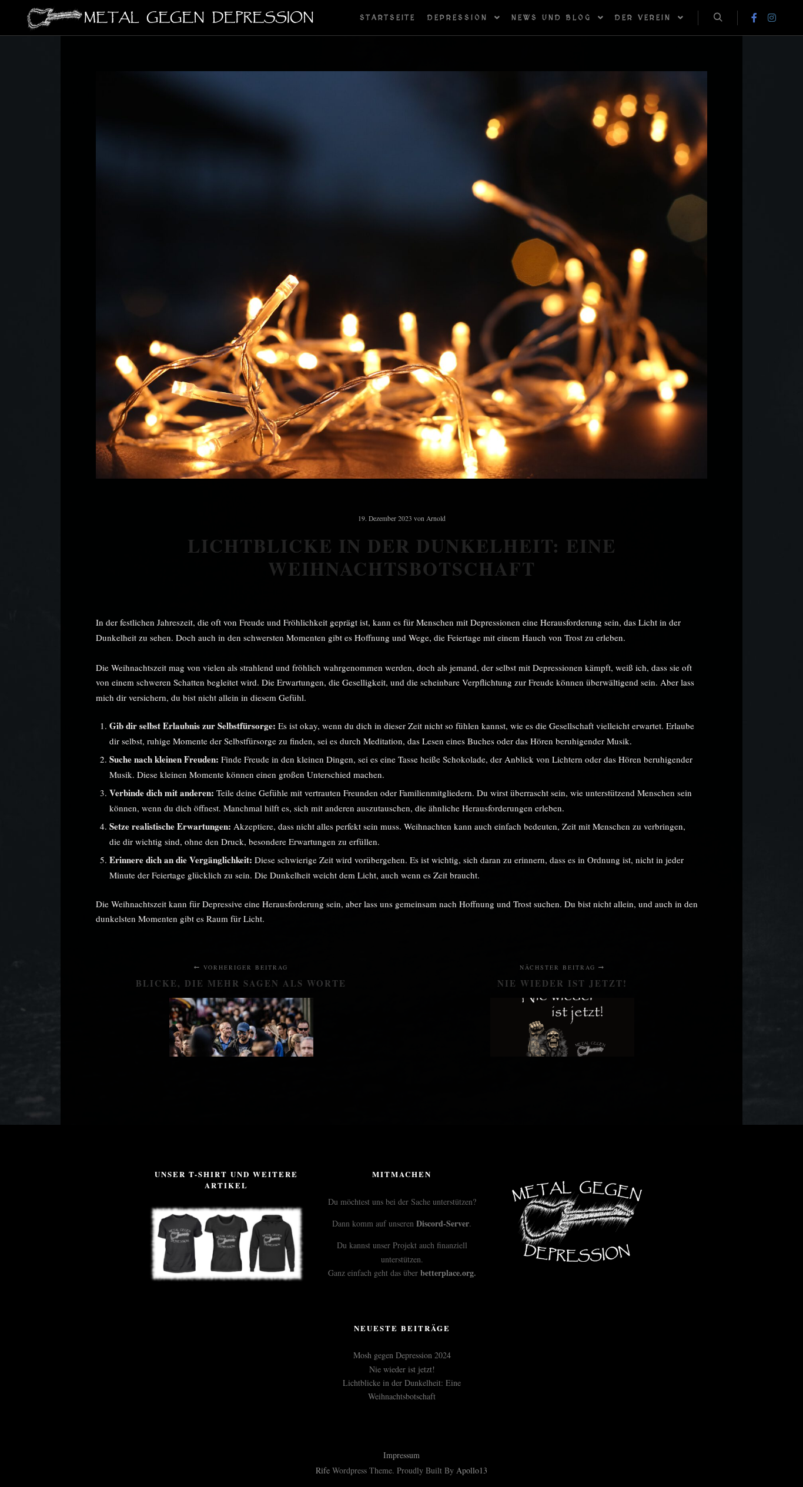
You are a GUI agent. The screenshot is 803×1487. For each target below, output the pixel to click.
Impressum (401, 1455)
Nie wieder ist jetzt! (402, 1369)
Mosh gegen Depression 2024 (402, 1355)
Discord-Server (442, 1223)
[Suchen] (717, 17)
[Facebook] (754, 17)
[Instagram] (771, 17)
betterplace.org (447, 1273)
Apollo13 (471, 1470)
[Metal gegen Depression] (170, 17)
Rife (323, 1470)
